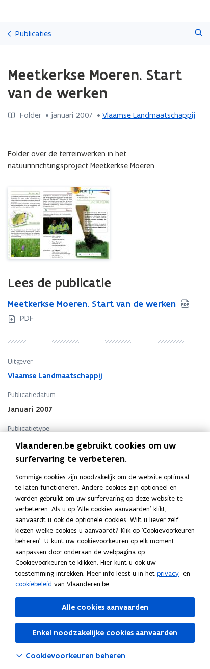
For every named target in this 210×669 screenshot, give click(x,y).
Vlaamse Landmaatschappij (148, 115)
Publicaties (33, 33)
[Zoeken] (198, 33)
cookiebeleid (33, 584)
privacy (168, 573)
